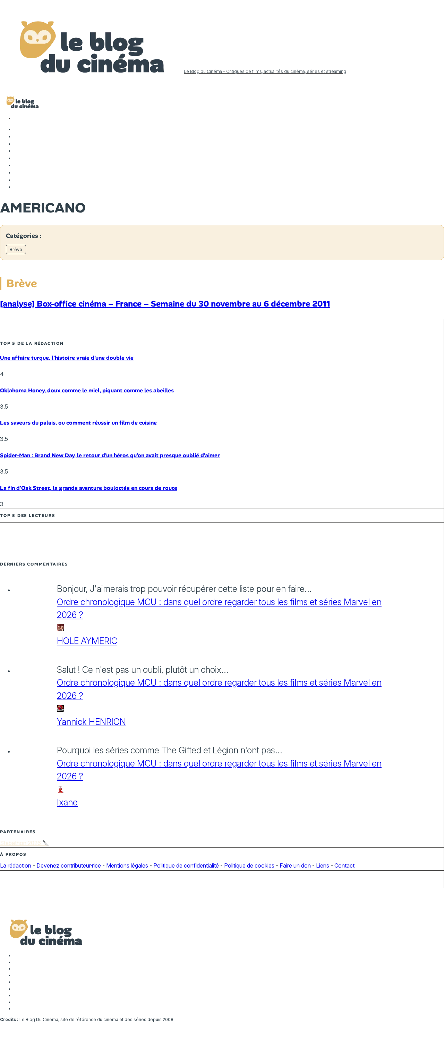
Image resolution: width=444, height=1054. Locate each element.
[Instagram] (17, 143)
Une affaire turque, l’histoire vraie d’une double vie (67, 357)
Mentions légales (127, 865)
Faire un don (295, 865)
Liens (322, 865)
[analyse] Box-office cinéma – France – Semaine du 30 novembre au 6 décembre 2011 (165, 303)
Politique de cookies (249, 865)
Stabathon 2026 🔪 (24, 842)
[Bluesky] (17, 165)
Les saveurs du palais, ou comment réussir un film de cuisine (78, 422)
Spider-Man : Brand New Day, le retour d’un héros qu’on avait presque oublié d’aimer (110, 455)
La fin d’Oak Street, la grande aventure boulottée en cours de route (88, 488)
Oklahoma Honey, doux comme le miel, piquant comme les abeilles (87, 390)
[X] (17, 136)
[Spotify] (17, 179)
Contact (344, 865)
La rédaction (15, 865)
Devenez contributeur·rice (68, 865)
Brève (16, 249)
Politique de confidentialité (186, 865)
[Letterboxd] (17, 172)
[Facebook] (17, 129)
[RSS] (17, 186)
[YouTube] (17, 150)
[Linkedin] (17, 158)
